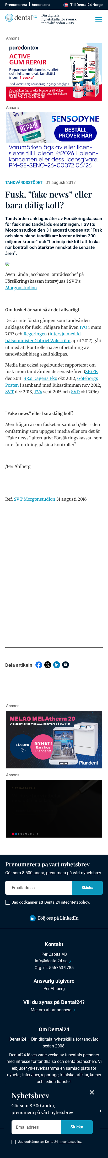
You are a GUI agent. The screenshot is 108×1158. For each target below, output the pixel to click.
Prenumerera (16, 5)
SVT (9, 391)
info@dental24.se (51, 960)
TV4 (38, 391)
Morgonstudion (21, 287)
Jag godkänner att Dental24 (51, 902)
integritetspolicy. (75, 902)
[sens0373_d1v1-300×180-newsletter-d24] (54, 141)
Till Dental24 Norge (86, 5)
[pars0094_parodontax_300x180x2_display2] (54, 72)
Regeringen (35, 333)
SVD (75, 391)
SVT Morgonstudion (34, 499)
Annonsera (41, 5)
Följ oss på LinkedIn (58, 918)
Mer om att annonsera (51, 1009)
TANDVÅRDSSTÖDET (23, 182)
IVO (83, 327)
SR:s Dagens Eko (40, 378)
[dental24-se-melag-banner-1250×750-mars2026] (54, 739)
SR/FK (91, 371)
